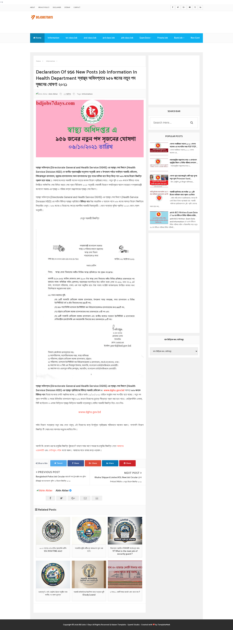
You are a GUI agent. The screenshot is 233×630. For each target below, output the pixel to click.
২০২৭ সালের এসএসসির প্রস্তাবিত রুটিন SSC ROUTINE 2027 (52, 550)
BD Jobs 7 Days (85, 624)
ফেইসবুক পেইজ (55, 450)
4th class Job (127, 38)
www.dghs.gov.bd (113, 390)
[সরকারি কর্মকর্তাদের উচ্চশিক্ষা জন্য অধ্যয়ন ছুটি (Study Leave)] (89, 574)
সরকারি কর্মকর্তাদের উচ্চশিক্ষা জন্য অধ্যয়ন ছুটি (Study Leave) (89, 593)
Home (38, 38)
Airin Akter (62, 490)
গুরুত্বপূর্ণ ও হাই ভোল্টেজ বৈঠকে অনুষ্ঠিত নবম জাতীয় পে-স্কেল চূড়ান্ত (53, 593)
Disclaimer (57, 7)
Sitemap (67, 7)
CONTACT (77, 7)
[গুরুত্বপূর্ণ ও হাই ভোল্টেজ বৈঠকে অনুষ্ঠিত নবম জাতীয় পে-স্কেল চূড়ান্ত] (53, 574)
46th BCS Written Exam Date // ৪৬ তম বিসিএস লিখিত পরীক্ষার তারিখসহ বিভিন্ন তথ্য (184, 214)
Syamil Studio (134, 624)
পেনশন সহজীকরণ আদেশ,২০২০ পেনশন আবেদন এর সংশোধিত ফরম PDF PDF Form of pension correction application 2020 (183, 145)
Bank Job (178, 38)
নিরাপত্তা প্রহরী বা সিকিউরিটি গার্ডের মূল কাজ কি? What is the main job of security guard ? (124, 551)
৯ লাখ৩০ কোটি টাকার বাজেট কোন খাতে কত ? (125, 592)
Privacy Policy (43, 7)
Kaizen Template (119, 624)
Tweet (59, 463)
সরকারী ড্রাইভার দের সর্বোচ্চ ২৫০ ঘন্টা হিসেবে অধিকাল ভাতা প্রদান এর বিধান (182, 193)
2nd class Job (90, 38)
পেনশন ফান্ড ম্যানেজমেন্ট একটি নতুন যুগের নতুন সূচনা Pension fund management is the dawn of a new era (183, 177)
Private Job (162, 38)
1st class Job (71, 38)
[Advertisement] (145, 21)
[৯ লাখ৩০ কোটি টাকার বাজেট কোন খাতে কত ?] (125, 574)
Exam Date (145, 38)
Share (76, 463)
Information (53, 38)
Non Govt (195, 38)
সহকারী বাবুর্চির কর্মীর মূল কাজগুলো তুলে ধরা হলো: (89, 550)
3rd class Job (109, 38)
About (32, 7)
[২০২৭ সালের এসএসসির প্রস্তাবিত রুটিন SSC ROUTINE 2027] (53, 530)
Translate (38, 47)
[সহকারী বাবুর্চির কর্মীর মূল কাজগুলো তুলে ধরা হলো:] (89, 530)
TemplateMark (164, 624)
